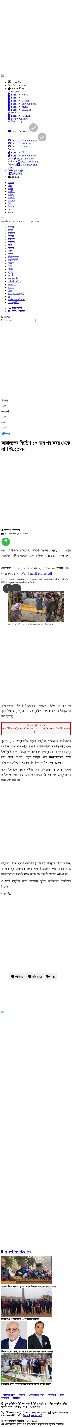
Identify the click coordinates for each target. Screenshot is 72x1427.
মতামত (11, 263)
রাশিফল (11, 287)
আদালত (19, 976)
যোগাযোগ (52, 1394)
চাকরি (10, 269)
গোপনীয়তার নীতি (36, 1394)
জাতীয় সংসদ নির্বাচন (16, 299)
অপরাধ (11, 275)
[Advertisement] (36, 37)
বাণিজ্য (11, 194)
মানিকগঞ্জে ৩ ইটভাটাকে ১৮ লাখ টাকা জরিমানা (20, 1319)
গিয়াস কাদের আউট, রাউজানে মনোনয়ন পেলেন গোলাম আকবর (27, 1351)
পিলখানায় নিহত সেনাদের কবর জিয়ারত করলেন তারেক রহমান (26, 1384)
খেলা (10, 209)
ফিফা (10, 185)
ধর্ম (9, 296)
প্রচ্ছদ (4, 400)
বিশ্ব (10, 203)
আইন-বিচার (13, 278)
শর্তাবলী (22, 1394)
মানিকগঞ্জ (5, 433)
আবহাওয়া (12, 284)
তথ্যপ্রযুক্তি (13, 257)
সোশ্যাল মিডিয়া (14, 281)
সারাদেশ (11, 200)
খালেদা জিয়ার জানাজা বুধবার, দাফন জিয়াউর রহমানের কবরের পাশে (28, 1286)
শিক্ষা (10, 266)
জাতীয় (10, 188)
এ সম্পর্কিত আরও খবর (18, 1251)
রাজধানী (11, 197)
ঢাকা (3, 422)
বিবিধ (10, 290)
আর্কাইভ (16, 1398)
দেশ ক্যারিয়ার (13, 302)
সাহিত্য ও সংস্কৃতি (16, 293)
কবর (53, 976)
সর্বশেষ (11, 182)
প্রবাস (10, 212)
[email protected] (40, 573)
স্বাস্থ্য (10, 272)
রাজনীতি (11, 191)
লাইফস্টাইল (13, 260)
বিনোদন (11, 206)
